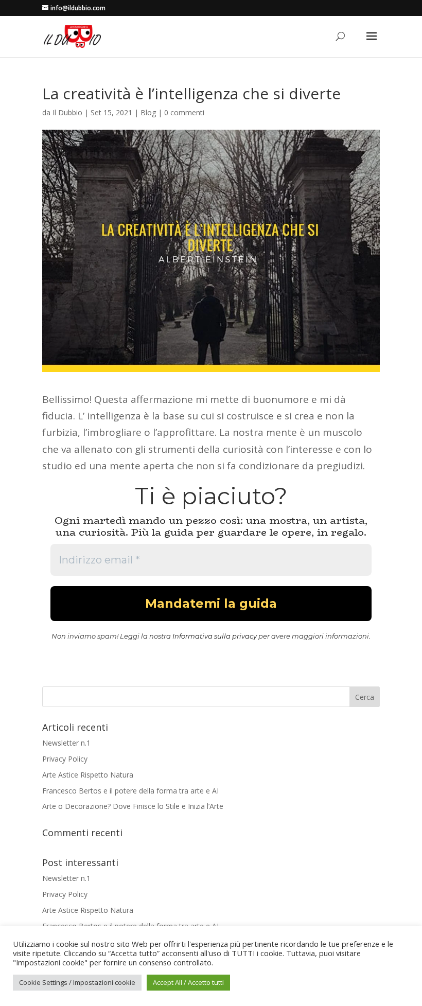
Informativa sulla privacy (214, 636)
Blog (148, 112)
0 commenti (184, 112)
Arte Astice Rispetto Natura (87, 775)
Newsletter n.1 (66, 743)
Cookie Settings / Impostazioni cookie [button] (77, 982)
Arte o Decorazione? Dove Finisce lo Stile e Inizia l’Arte (132, 806)
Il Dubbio (67, 112)
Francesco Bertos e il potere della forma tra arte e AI (130, 791)
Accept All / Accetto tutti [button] (188, 982)
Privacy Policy (64, 759)
